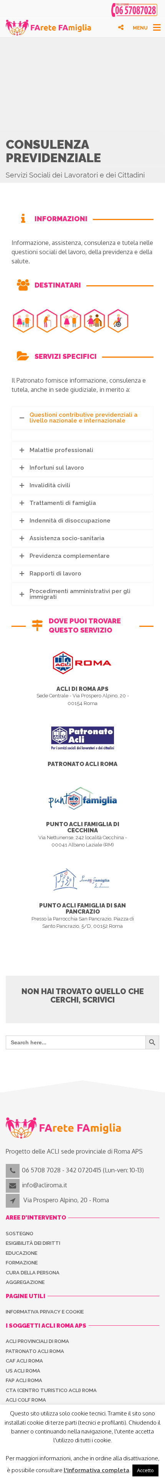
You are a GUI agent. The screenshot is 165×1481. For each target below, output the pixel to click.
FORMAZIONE (22, 1263)
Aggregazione (25, 1282)
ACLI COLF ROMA (26, 1400)
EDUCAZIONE (21, 1253)
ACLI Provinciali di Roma (37, 1341)
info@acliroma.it (44, 1185)
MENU (140, 27)
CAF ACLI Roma (24, 1361)
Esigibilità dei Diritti (33, 1243)
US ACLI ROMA (23, 1371)
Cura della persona (32, 1273)
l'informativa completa (96, 1470)
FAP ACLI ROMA (24, 1380)
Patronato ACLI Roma (35, 1351)
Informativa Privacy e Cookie (45, 1312)
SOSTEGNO (19, 1233)
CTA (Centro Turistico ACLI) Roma (51, 1390)
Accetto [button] (145, 1470)
